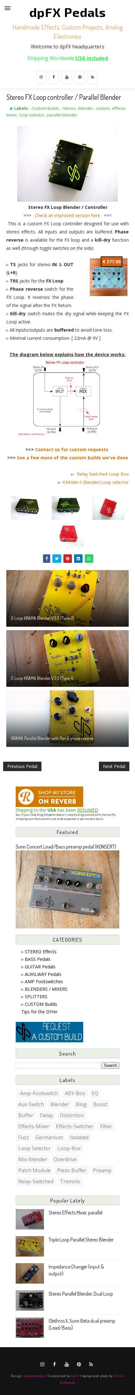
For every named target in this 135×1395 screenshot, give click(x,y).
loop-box (69, 1148)
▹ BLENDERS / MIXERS (44, 989)
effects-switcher (75, 1126)
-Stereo (69, 108)
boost (100, 1104)
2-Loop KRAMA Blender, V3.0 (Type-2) (42, 618)
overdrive (65, 1159)
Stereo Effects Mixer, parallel (75, 1212)
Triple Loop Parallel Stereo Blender (81, 1239)
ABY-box (75, 1093)
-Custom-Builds (44, 108)
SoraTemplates (34, 1376)
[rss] (93, 77)
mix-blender (32, 1159)
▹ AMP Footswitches (42, 981)
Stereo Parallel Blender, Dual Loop (81, 1294)
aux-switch (31, 1104)
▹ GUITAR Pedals (38, 967)
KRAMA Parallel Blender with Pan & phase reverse (52, 738)
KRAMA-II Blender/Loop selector (95, 482)
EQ (95, 1093)
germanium (49, 1137)
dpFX (75, 1376)
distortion (72, 1115)
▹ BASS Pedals (36, 959)
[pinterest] (80, 77)
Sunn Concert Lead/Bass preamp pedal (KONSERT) (66, 846)
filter (106, 1126)
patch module (34, 1170)
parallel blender (62, 115)
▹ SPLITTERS (34, 997)
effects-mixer (33, 1126)
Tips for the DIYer (39, 1012)
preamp (102, 1170)
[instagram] (41, 77)
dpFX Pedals (67, 12)
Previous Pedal (22, 766)
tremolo (70, 1181)
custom (103, 108)
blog (81, 1104)
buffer (25, 1115)
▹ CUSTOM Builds (39, 1004)
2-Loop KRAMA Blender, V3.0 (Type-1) (42, 678)
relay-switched (35, 1181)
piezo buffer (71, 1170)
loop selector (31, 115)
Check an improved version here (67, 215)
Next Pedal (114, 766)
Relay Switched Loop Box (103, 474)
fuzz (23, 1137)
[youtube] (67, 77)
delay (46, 1115)
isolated (79, 1137)
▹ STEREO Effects (39, 952)
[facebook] (54, 77)
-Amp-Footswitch (38, 1093)
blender (85, 108)
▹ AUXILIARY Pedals (41, 974)
